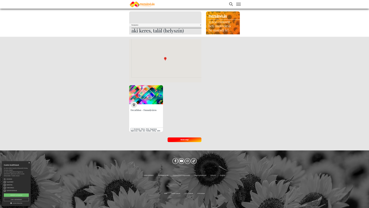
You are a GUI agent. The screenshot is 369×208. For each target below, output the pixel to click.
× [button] (29, 163)
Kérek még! (185, 140)
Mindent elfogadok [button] (16, 195)
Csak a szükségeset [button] (16, 199)
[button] (165, 59)
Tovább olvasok (15, 175)
